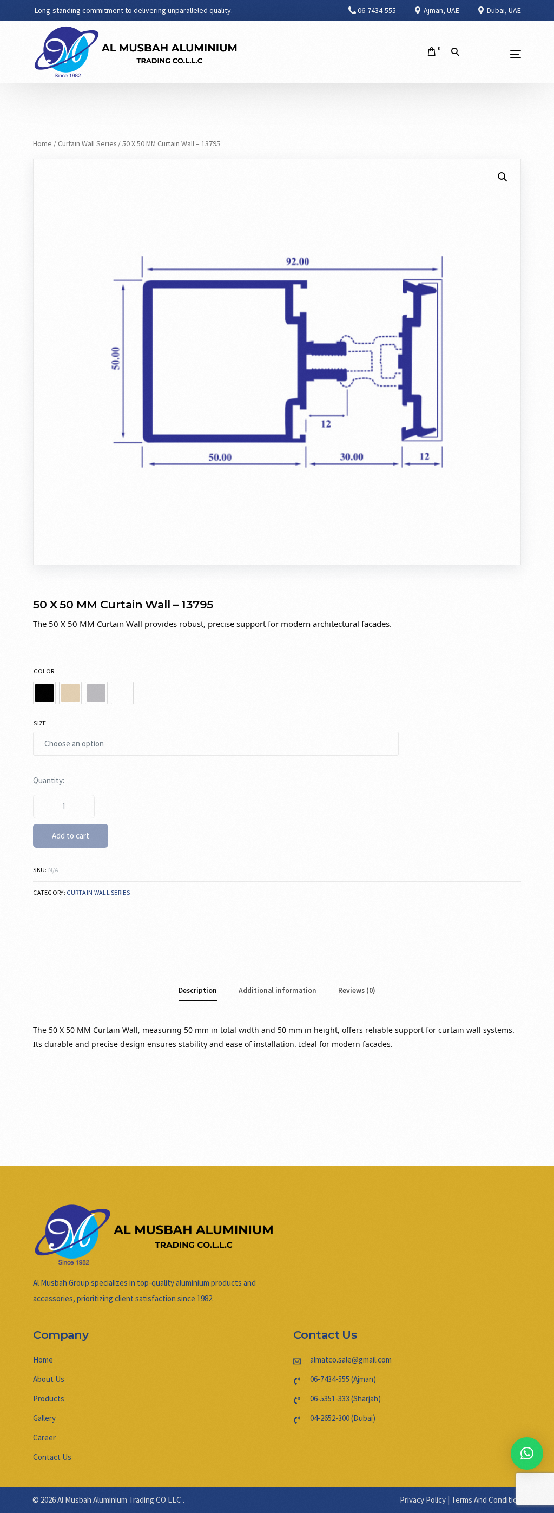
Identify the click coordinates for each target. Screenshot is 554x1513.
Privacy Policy (423, 1500)
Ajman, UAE (440, 10)
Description (198, 990)
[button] (527, 1453)
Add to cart (70, 835)
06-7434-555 (377, 10)
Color (44, 671)
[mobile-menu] (497, 54)
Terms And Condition (486, 1500)
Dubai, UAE (503, 10)
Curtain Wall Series (87, 143)
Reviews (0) (356, 990)
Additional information (277, 990)
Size (40, 723)
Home (42, 143)
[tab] (198, 990)
